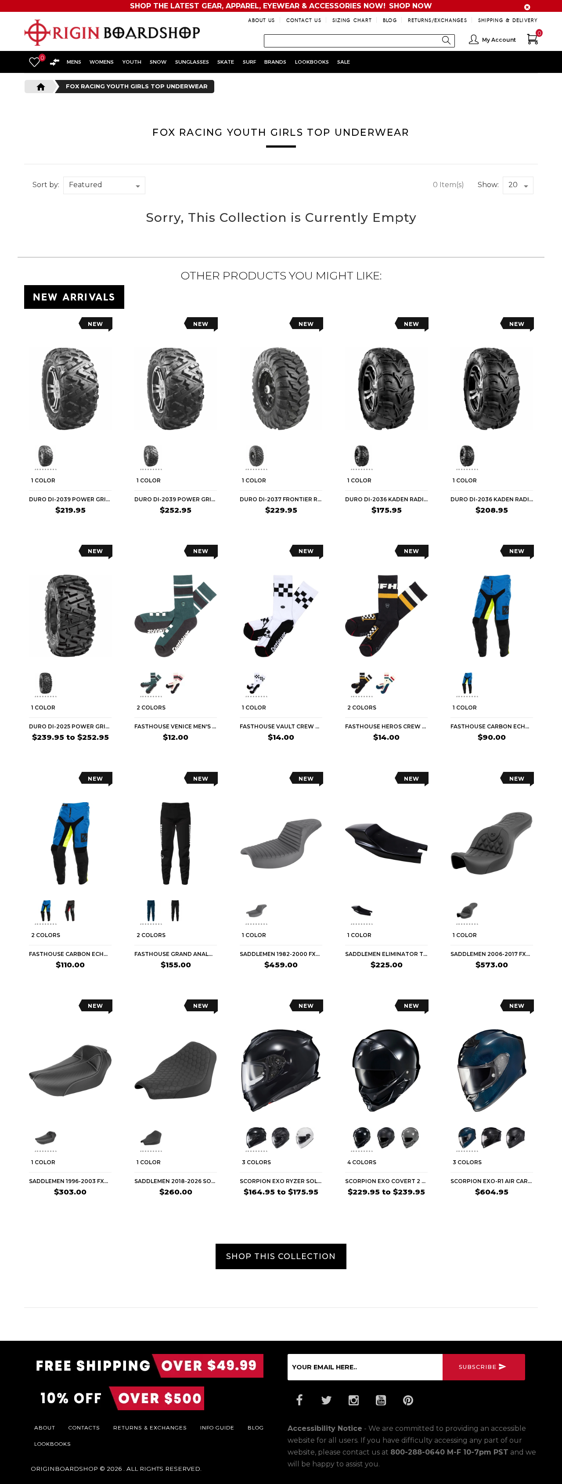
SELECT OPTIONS (84, 755)
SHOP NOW (410, 6)
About (44, 1427)
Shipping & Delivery (508, 20)
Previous (28, 457)
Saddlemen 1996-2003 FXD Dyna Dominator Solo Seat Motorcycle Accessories (70, 1181)
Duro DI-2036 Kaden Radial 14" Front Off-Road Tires (386, 499)
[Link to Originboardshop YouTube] (380, 1400)
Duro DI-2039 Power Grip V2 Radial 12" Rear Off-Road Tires (175, 499)
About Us (261, 20)
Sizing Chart (352, 20)
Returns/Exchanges (437, 20)
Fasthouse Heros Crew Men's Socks (386, 726)
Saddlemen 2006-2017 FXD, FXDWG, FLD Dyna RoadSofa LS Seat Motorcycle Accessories (491, 954)
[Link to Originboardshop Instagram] (353, 1400)
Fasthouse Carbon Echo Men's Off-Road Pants (70, 954)
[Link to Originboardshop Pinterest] (407, 1400)
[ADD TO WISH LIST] (36, 326)
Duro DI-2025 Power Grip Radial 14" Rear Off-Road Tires (70, 726)
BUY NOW (94, 528)
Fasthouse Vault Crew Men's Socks (281, 726)
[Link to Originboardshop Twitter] (326, 1400)
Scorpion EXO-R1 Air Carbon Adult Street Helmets (491, 1181)
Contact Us (303, 20)
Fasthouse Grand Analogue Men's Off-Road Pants (175, 954)
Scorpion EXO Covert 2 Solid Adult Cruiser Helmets (386, 1181)
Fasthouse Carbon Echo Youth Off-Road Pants (491, 726)
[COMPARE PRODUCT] (53, 326)
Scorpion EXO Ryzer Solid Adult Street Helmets (281, 1181)
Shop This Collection (281, 1256)
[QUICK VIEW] (69, 326)
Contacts (84, 1427)
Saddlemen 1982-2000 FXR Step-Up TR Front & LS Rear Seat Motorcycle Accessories (281, 954)
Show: (488, 185)
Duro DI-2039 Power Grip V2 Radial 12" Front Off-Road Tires (70, 499)
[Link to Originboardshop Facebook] (299, 1400)
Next (108, 457)
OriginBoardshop (64, 1468)
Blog (389, 20)
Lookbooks (52, 1444)
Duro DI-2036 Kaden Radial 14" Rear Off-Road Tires (491, 499)
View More (498, 295)
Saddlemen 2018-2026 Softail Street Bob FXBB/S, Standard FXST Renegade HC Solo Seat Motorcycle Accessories (175, 1181)
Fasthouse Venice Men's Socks (175, 726)
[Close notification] (527, 7)
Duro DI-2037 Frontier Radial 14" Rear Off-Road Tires (281, 499)
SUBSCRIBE (477, 1367)
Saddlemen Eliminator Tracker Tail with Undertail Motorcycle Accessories (386, 954)
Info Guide (217, 1427)
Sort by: (45, 185)
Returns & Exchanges (150, 1427)
